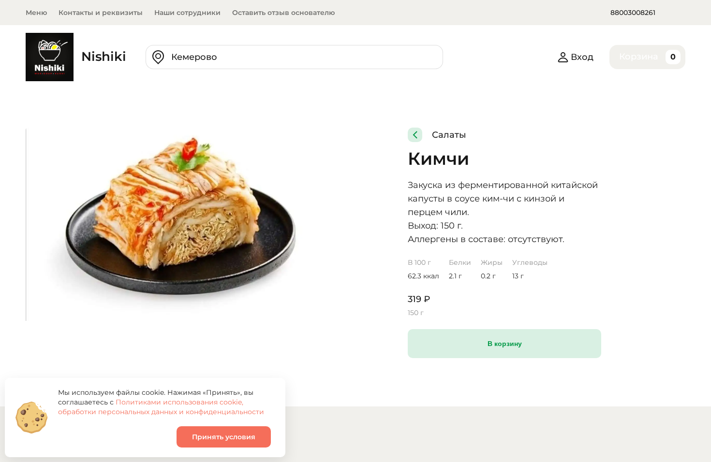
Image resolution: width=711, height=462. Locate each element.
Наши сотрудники (187, 12)
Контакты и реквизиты (101, 12)
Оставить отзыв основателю (283, 12)
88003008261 (632, 12)
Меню (36, 12)
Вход (582, 57)
